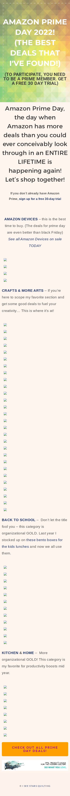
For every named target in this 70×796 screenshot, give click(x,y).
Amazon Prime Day (34, 108)
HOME (28, 653)
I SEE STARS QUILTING (36, 786)
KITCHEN (10, 653)
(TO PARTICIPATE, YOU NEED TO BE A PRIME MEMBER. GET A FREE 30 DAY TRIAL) (35, 79)
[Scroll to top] (45, 777)
